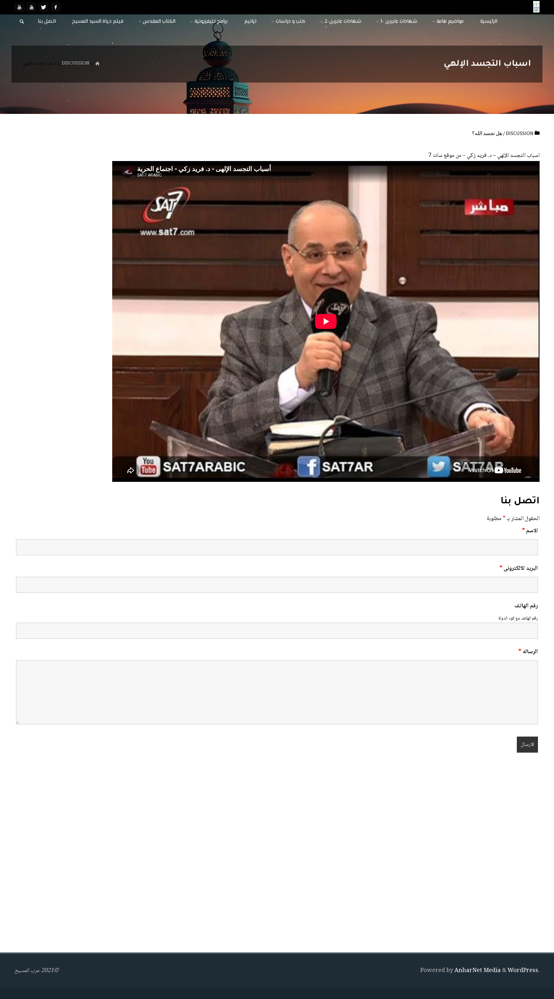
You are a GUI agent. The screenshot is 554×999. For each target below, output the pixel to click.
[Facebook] (56, 7)
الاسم (530, 531)
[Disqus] (277, 854)
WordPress (523, 971)
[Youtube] (32, 7)
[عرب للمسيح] (536, 7)
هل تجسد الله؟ (487, 133)
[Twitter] (43, 7)
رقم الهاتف (526, 606)
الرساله (528, 652)
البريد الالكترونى (518, 568)
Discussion (75, 64)
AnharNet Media (477, 971)
